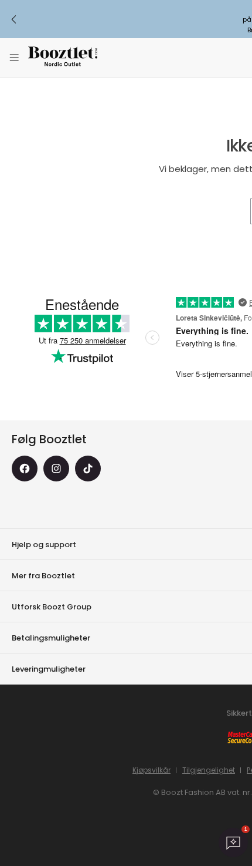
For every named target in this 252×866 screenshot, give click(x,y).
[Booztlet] (62, 58)
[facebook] (25, 468)
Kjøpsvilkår (151, 770)
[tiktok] (88, 468)
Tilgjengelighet (208, 770)
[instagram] (56, 468)
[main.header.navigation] (14, 57)
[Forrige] (14, 19)
